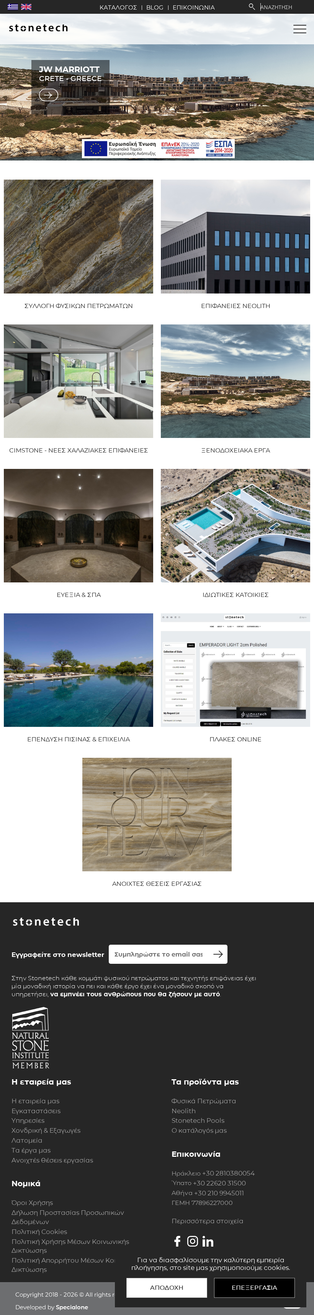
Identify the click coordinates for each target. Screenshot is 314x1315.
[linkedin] (208, 1241)
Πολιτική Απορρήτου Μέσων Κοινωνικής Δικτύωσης (76, 1265)
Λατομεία (27, 1140)
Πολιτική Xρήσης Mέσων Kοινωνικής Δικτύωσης (70, 1246)
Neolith (184, 1111)
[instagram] (192, 1241)
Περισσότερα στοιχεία (208, 1221)
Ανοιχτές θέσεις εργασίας (52, 1160)
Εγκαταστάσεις (36, 1111)
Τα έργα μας (31, 1150)
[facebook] (177, 1241)
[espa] (158, 148)
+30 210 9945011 (219, 1193)
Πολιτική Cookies (39, 1232)
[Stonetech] (38, 28)
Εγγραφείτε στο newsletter (57, 954)
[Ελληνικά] (13, 7)
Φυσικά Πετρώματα (204, 1101)
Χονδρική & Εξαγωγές (45, 1130)
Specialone (72, 1307)
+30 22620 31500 (219, 1183)
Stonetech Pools (198, 1120)
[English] (26, 7)
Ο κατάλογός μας (199, 1130)
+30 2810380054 (228, 1173)
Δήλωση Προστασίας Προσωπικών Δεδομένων (67, 1217)
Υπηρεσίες (27, 1120)
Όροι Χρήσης (32, 1202)
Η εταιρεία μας (35, 1101)
